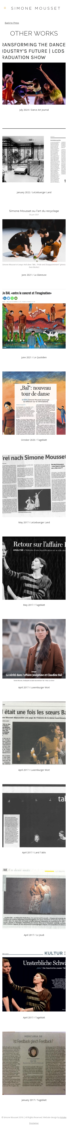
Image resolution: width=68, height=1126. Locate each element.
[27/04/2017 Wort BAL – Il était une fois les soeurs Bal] (34, 733)
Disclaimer (34, 1123)
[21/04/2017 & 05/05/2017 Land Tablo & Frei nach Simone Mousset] (34, 815)
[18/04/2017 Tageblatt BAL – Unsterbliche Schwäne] (34, 980)
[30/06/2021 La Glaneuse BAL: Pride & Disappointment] (34, 238)
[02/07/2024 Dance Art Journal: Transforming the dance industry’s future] (34, 73)
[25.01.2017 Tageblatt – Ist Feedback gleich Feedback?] (34, 1063)
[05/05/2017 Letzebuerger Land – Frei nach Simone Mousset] (34, 485)
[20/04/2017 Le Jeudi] (34, 898)
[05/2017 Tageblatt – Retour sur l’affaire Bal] (34, 568)
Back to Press (12, 22)
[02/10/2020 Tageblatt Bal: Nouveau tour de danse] (34, 403)
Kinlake (63, 1117)
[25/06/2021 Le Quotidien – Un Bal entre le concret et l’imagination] (34, 320)
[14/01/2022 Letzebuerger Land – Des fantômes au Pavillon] (34, 155)
